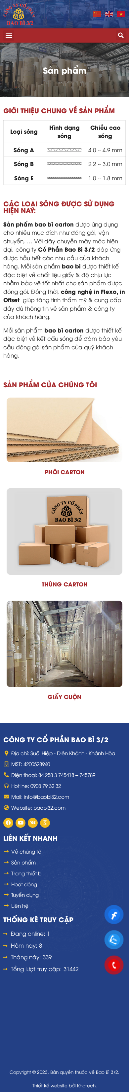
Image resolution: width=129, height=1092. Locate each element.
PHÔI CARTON (65, 472)
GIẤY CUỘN (64, 696)
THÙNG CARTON (65, 584)
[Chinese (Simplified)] (97, 14)
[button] (8, 35)
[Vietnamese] (121, 14)
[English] (109, 14)
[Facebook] (8, 823)
